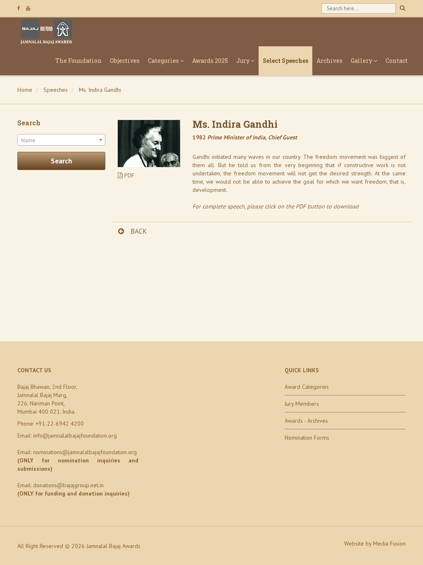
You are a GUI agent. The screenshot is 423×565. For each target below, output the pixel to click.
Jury (243, 61)
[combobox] (61, 140)
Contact (396, 61)
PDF (128, 175)
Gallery (362, 61)
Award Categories (307, 386)
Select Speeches (285, 61)
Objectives (125, 61)
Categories (164, 61)
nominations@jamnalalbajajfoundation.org (85, 452)
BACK (137, 231)
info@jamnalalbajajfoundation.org (75, 435)
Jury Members (302, 403)
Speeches (55, 89)
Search (61, 160)
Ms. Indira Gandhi (100, 89)
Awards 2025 (210, 61)
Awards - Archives (306, 420)
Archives (329, 61)
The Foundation (78, 61)
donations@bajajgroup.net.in (68, 485)
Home (24, 89)
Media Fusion (389, 543)
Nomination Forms (307, 437)
